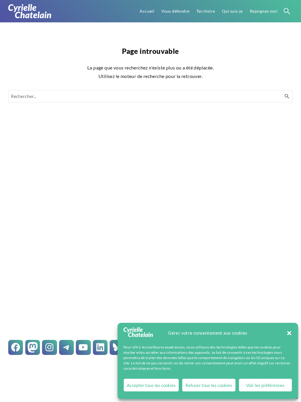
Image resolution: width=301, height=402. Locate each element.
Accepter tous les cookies (151, 385)
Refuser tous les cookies (208, 385)
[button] (289, 333)
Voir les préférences (265, 385)
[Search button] (287, 11)
